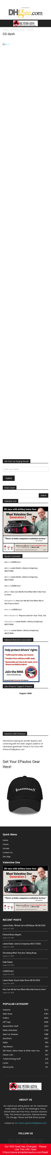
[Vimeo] (25, 1141)
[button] (4, 23)
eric (5, 562)
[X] (18, 1141)
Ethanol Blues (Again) (12, 935)
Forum (6, 844)
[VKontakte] (33, 1141)
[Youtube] (40, 1141)
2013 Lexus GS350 (17, 30)
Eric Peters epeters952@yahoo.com (31, 1123)
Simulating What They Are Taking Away (20, 953)
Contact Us (8, 852)
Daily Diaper (8, 962)
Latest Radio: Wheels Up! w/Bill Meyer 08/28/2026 (24, 925)
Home (5, 30)
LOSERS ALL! (15, 562)
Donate (6, 848)
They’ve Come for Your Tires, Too (32, 615)
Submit (9, 478)
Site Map (6, 856)
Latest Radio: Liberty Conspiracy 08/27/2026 (22, 944)
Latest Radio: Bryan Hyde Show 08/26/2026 (21, 980)
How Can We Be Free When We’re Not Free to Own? (24, 989)
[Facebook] (11, 1141)
